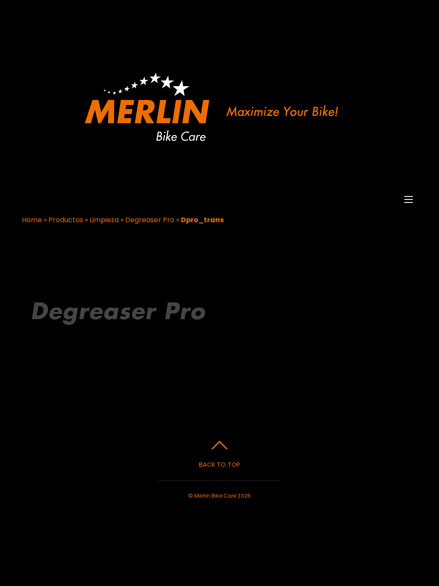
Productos (65, 220)
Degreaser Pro (149, 220)
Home (32, 220)
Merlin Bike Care (215, 495)
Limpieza (104, 220)
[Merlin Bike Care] (218, 144)
